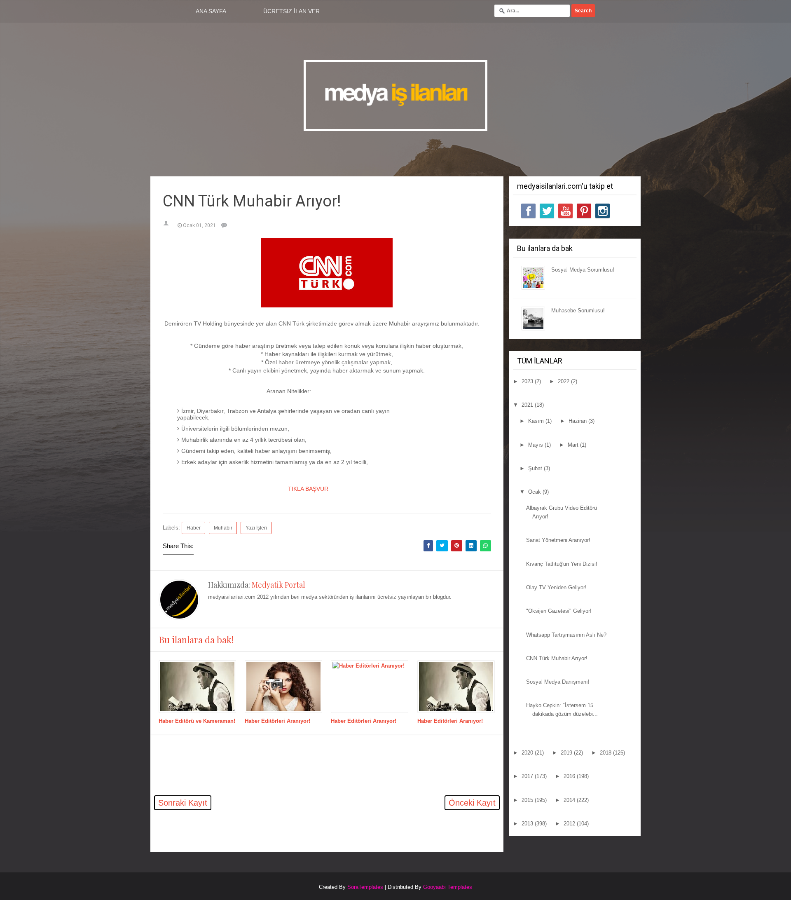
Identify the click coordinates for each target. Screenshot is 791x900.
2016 (570, 776)
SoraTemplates (365, 887)
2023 (528, 381)
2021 (528, 405)
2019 (567, 753)
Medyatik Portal (278, 585)
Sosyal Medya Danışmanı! (558, 682)
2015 (528, 800)
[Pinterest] (584, 211)
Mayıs (536, 445)
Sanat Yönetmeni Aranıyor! (558, 540)
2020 (528, 753)
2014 (570, 800)
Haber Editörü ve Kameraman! (197, 721)
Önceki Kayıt (472, 802)
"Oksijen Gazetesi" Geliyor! (559, 611)
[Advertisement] (246, 836)
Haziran (578, 421)
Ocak (535, 492)
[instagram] (602, 211)
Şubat (536, 468)
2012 (570, 823)
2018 (606, 753)
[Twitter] (547, 211)
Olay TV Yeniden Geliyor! (556, 587)
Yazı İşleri (256, 527)
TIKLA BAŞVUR (307, 488)
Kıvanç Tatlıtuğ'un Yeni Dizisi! (561, 564)
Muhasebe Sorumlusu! (578, 310)
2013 (528, 823)
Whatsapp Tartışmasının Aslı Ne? (566, 635)
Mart (574, 445)
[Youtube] (565, 211)
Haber (194, 527)
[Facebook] (528, 211)
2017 (528, 776)
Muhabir (223, 527)
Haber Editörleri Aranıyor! (277, 721)
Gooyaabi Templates (447, 887)
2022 (564, 381)
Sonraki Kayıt (182, 802)
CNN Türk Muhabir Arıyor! (556, 658)
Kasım (536, 421)
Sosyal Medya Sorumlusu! (582, 270)
